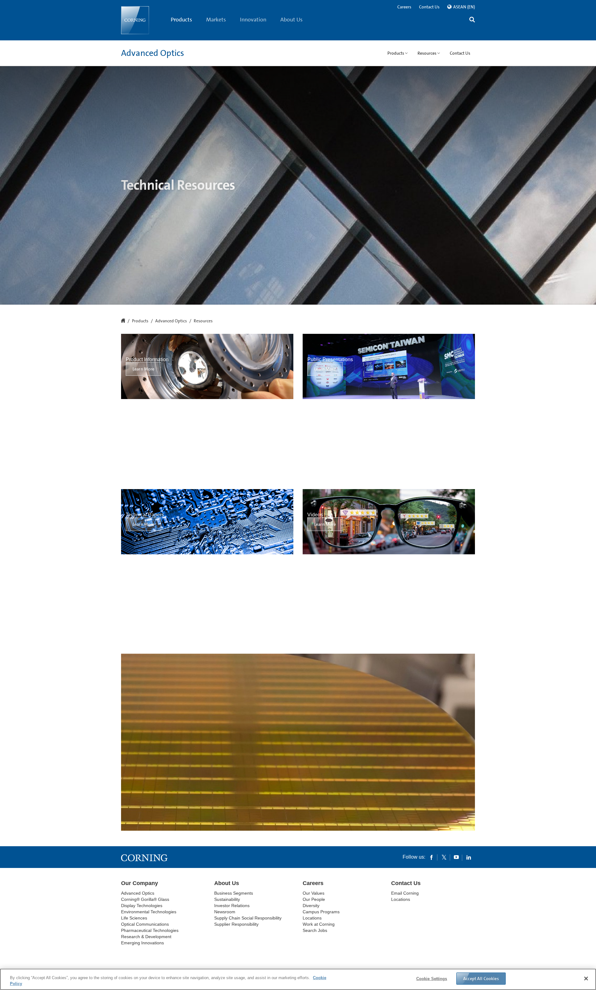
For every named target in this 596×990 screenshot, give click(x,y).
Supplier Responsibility (236, 924)
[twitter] (444, 857)
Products (181, 19)
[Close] (586, 978)
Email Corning (405, 893)
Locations (312, 917)
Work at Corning (319, 924)
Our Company (139, 883)
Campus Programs (321, 911)
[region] (298, 979)
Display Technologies (141, 905)
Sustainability (227, 899)
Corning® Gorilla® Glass (145, 899)
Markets (216, 19)
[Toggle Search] (472, 20)
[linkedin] (468, 857)
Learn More (143, 369)
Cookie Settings (431, 978)
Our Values (313, 893)
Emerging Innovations (142, 942)
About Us (291, 19)
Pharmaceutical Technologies (149, 930)
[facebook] (431, 857)
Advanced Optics (152, 53)
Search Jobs (315, 930)
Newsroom (224, 911)
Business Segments (233, 893)
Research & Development (146, 936)
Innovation (253, 19)
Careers (404, 7)
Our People (314, 899)
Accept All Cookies (481, 978)
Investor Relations (232, 905)
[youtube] (456, 857)
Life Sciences (134, 917)
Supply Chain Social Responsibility (248, 917)
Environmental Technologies (148, 911)
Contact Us (429, 7)
